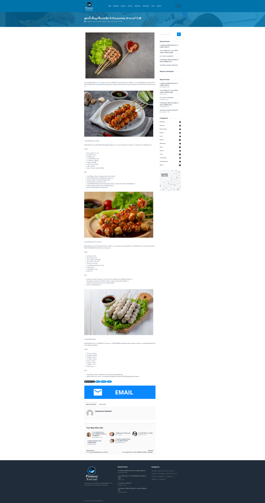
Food (89, 21)
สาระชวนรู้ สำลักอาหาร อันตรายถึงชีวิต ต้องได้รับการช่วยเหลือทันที (99, 433)
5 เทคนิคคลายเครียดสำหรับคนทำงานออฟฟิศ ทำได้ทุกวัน (122, 440)
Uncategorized (164, 161)
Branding (115, 6)
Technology (146, 6)
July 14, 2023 (119, 434)
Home (109, 6)
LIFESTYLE (130, 6)
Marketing (137, 6)
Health (161, 140)
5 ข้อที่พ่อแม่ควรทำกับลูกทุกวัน (122, 433)
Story (153, 6)
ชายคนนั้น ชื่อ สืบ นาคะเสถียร (145, 433)
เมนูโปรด (98, 82)
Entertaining (163, 129)
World (161, 165)
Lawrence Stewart (103, 411)
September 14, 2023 (97, 437)
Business (123, 6)
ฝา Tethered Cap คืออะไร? (167, 56)
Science (162, 150)
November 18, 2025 (120, 442)
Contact (159, 6)
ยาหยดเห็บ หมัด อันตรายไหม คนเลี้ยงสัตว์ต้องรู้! (94, 441)
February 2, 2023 (92, 444)
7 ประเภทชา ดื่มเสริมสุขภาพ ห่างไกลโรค (98, 452)
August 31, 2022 (142, 434)
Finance (162, 132)
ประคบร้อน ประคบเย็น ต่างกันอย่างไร (169, 65)
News (161, 147)
